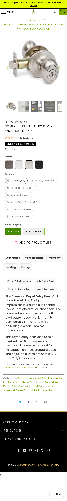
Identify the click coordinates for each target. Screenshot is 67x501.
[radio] (9, 164)
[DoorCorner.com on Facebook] (18, 451)
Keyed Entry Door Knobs (47, 378)
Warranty (54, 257)
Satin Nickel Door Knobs (29, 382)
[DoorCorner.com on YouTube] (24, 451)
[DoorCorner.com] (33, 12)
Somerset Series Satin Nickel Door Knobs (27, 390)
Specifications (34, 257)
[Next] (59, 68)
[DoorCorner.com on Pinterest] (30, 451)
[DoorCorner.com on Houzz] (42, 451)
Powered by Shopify (48, 464)
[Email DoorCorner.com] (47, 451)
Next (40, 20)
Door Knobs (25, 378)
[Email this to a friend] (45, 402)
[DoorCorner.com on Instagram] (36, 451)
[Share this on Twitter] (20, 402)
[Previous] (8, 68)
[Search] (55, 12)
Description (12, 257)
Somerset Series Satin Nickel (21, 367)
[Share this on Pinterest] (37, 402)
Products (8, 382)
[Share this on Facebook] (28, 402)
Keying (25, 267)
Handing (10, 267)
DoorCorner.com (26, 464)
